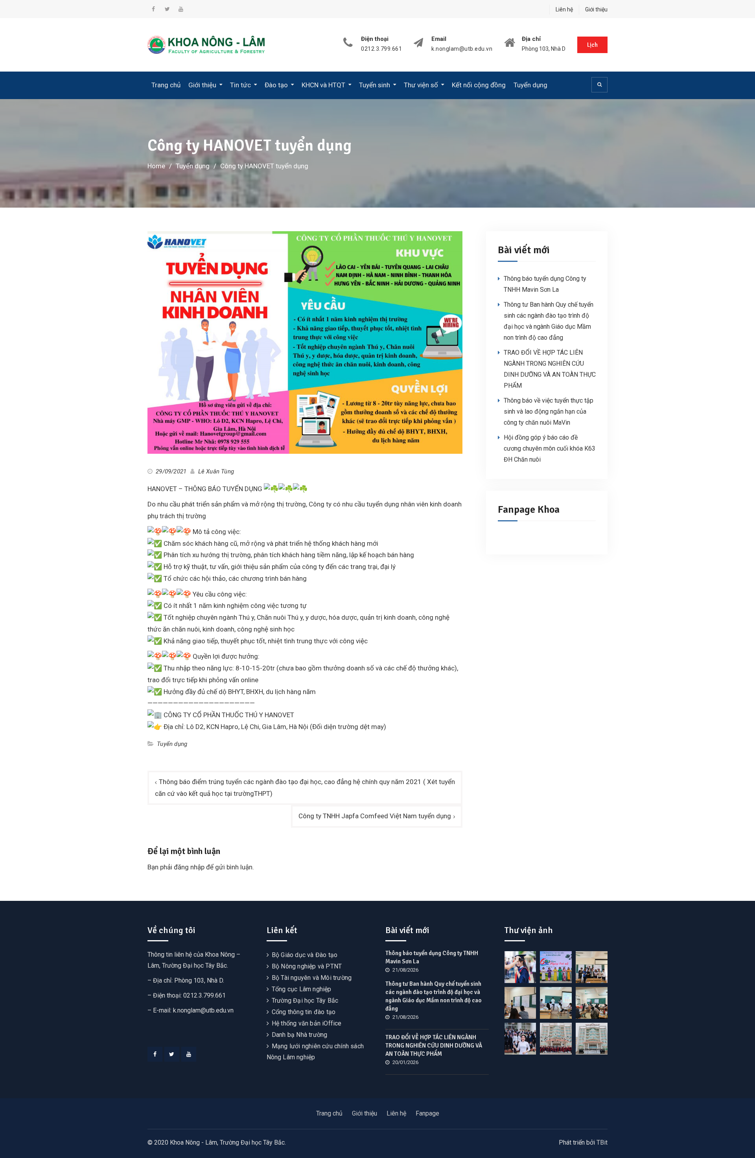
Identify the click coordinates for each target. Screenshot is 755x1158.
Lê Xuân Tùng (216, 471)
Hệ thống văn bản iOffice (307, 1023)
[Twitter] (171, 1054)
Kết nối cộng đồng (479, 85)
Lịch (592, 44)
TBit (602, 1142)
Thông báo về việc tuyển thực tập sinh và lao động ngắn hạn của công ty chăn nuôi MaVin (548, 411)
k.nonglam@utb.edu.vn (461, 49)
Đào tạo (276, 85)
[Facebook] (154, 1054)
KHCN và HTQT (323, 85)
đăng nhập (189, 867)
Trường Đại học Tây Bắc (305, 1000)
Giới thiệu (596, 9)
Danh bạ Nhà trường (300, 1034)
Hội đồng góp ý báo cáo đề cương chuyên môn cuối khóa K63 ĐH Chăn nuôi (549, 448)
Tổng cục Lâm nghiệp (301, 989)
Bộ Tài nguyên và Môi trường (312, 977)
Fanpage (427, 1113)
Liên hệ (564, 9)
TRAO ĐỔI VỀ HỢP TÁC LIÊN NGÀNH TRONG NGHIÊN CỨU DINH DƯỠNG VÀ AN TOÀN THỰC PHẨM (433, 1045)
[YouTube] (188, 1054)
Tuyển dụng (530, 85)
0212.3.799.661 (381, 49)
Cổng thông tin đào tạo (303, 1012)
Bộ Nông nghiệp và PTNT (307, 966)
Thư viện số (421, 85)
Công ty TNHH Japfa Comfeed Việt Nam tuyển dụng (374, 816)
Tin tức (240, 85)
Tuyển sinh (374, 85)
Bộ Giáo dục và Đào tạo (304, 955)
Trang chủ (165, 85)
